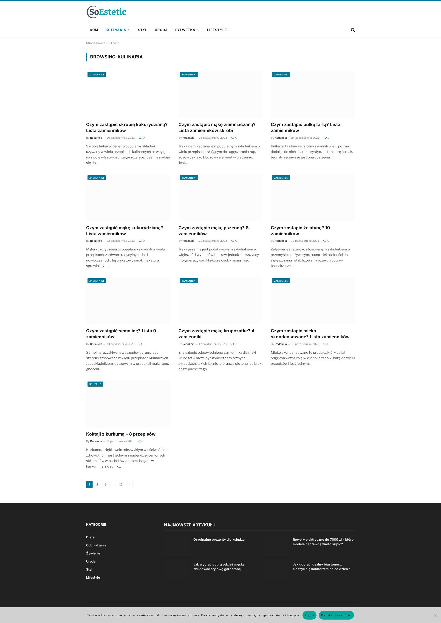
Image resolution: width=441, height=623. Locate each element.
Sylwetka (185, 30)
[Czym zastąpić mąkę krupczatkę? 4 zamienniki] (220, 300)
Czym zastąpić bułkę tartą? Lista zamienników (305, 127)
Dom (94, 30)
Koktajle (95, 384)
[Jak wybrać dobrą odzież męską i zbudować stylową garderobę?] (176, 570)
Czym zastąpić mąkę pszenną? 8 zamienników (213, 230)
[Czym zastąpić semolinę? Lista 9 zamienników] (128, 300)
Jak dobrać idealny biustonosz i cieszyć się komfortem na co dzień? (321, 566)
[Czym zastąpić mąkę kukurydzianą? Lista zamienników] (128, 197)
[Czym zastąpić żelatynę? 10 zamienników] (313, 197)
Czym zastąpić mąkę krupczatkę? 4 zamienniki (216, 333)
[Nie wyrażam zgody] (435, 615)
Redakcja (96, 137)
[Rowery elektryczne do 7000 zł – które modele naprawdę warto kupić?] (276, 545)
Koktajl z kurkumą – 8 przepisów (120, 434)
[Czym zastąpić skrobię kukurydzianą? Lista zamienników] (128, 94)
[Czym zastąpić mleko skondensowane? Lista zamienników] (313, 300)
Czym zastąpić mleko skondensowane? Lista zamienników (310, 333)
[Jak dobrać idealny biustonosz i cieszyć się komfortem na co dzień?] (276, 570)
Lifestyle (217, 30)
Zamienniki (96, 74)
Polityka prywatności (336, 615)
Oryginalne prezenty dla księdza (219, 539)
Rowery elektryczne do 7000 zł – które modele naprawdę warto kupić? (323, 541)
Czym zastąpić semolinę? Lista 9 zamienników (121, 333)
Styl (142, 30)
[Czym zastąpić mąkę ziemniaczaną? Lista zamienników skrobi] (220, 94)
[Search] (352, 30)
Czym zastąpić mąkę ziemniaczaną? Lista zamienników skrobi (217, 127)
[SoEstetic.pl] (106, 12)
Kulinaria (116, 30)
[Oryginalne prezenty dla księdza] (176, 545)
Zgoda (309, 615)
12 (121, 484)
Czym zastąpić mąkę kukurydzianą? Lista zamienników (124, 230)
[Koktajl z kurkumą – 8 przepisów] (128, 404)
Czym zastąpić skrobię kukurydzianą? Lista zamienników (127, 127)
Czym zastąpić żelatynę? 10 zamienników (300, 230)
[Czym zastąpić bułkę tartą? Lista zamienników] (313, 94)
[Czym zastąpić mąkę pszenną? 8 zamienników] (220, 197)
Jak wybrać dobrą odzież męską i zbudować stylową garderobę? (219, 566)
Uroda (161, 30)
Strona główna (95, 43)
